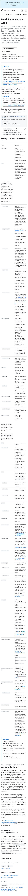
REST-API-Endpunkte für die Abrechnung (20, 688)
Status (9, 889)
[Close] (24, 2)
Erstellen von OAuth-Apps (7, 14)
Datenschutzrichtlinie (5, 868)
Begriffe (21, 887)
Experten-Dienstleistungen (7, 890)
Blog (16, 890)
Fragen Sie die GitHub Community (10, 875)
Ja (4, 866)
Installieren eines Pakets (20, 547)
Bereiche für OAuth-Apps (21, 14)
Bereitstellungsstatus (19, 230)
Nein (10, 866)
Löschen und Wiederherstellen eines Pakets (20, 558)
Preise (13, 889)
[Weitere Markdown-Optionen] (16, 48)
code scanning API (22, 297)
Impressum (14, 887)
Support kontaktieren (8, 877)
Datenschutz (4, 889)
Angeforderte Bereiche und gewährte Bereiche (12, 766)
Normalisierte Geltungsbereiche (8, 831)
